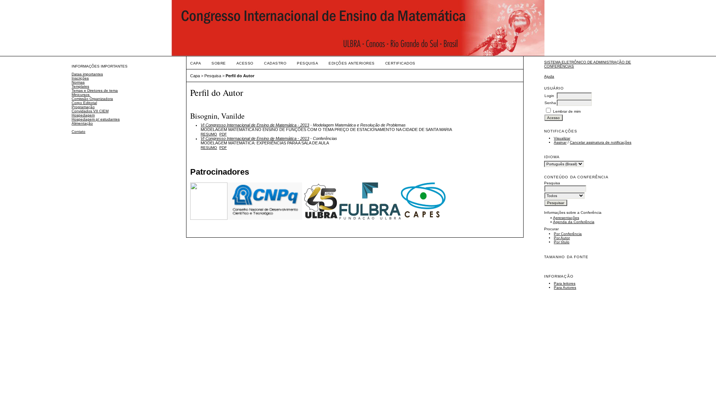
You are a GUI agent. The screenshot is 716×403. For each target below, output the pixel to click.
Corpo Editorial (84, 103)
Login (549, 96)
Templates (80, 86)
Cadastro (275, 63)
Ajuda (549, 76)
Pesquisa (307, 63)
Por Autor (562, 238)
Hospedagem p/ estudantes (96, 119)
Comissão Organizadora (92, 99)
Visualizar (562, 138)
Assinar (560, 142)
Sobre (218, 63)
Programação (83, 107)
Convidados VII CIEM (90, 111)
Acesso (245, 63)
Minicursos (81, 95)
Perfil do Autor (240, 76)
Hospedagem (83, 115)
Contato (78, 131)
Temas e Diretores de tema (95, 90)
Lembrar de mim (567, 111)
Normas (78, 82)
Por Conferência (568, 234)
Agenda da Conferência (573, 222)
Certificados (400, 63)
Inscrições (80, 78)
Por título (561, 242)
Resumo (209, 134)
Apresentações (566, 218)
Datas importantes (87, 74)
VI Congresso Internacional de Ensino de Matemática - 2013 (255, 125)
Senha (550, 103)
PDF (223, 134)
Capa (195, 63)
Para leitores (564, 283)
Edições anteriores (351, 63)
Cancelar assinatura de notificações (600, 142)
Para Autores (565, 287)
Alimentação (82, 123)
